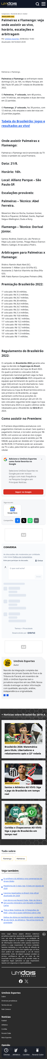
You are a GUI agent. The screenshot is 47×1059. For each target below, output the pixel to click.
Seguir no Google (23, 492)
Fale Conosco (6, 1009)
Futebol (4, 1021)
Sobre (4, 997)
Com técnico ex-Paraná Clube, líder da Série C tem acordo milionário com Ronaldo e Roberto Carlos (23, 903)
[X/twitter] (26, 981)
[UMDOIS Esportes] (23, 973)
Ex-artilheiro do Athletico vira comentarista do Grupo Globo (23, 879)
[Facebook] (21, 981)
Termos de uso (7, 1005)
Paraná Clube (6, 1033)
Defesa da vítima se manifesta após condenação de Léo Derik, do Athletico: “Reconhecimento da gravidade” (24, 920)
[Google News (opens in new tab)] (12, 510)
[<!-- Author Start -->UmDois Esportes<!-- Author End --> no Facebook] (8, 695)
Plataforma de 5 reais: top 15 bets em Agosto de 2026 (24, 887)
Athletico (5, 1025)
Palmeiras (21, 858)
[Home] (9, 3)
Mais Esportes (6, 1037)
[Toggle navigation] (43, 3)
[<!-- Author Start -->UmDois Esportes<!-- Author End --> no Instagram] (5, 695)
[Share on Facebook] (17, 520)
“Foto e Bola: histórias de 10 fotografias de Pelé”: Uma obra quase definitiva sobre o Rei (22, 911)
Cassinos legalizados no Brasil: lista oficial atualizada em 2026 (21, 894)
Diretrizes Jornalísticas (9, 1001)
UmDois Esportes (12, 39)
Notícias (6, 1016)
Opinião (6, 1045)
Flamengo (7, 858)
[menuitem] (7, 1052)
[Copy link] (36, 520)
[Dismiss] (41, 459)
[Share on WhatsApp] (30, 520)
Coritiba (4, 1029)
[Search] (37, 4)
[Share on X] (23, 520)
